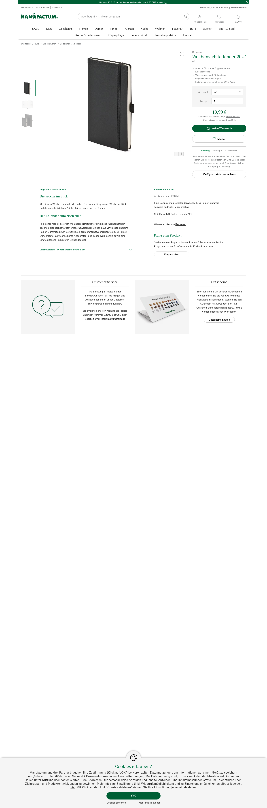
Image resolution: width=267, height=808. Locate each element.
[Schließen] (247, 2)
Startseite (26, 43)
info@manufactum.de (113, 318)
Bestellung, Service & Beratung (223, 7)
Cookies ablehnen (116, 802)
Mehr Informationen (150, 802)
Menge (204, 100)
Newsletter (57, 7)
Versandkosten (233, 116)
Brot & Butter (42, 7)
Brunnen (180, 224)
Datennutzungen (161, 772)
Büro (36, 43)
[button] (182, 54)
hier (72, 787)
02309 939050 (112, 314)
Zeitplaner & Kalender (70, 43)
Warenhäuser (27, 7)
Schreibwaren (49, 43)
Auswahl (203, 92)
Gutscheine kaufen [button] (219, 319)
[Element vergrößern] (181, 154)
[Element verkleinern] (176, 154)
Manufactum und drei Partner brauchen (56, 772)
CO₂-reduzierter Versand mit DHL (219, 119)
